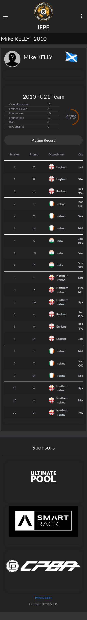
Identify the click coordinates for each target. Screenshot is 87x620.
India (59, 241)
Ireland (60, 204)
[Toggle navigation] (5, 16)
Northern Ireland (62, 277)
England (61, 167)
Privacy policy (43, 597)
